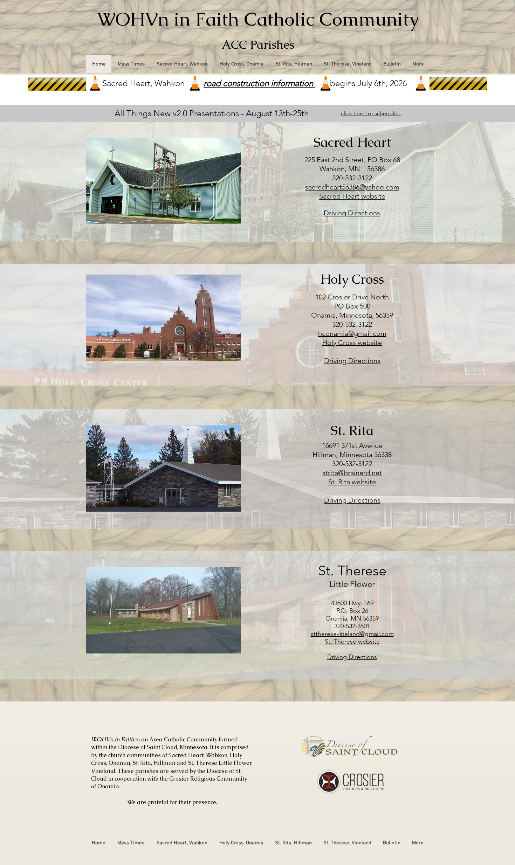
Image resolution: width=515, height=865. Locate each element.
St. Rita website (352, 482)
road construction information (259, 83)
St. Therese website (352, 641)
